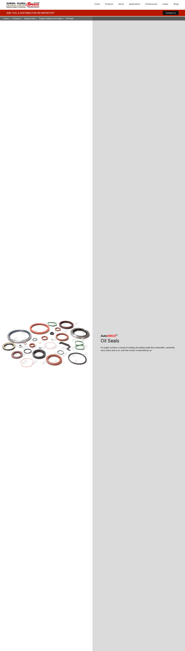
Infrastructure (151, 4)
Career (165, 4)
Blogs (176, 4)
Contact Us (171, 13)
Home (97, 4)
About (121, 4)
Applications (134, 4)
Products (109, 4)
